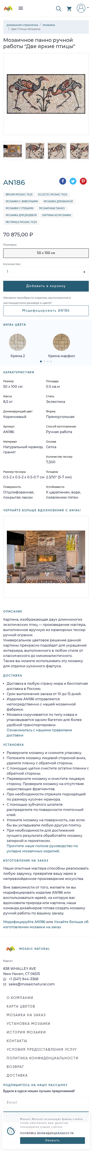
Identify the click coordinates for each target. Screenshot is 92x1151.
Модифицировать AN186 (46, 310)
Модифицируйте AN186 (24, 922)
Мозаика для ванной (58, 201)
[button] (58, 8)
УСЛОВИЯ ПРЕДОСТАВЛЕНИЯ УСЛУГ (42, 1050)
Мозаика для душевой (21, 215)
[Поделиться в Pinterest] (83, 181)
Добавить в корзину (46, 286)
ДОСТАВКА (17, 1075)
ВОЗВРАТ (15, 1067)
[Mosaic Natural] (8, 10)
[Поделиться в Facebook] (63, 181)
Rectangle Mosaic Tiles (21, 222)
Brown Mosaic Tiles (19, 194)
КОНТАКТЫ (17, 1041)
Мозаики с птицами (19, 208)
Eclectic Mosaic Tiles (52, 194)
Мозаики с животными (22, 201)
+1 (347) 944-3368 (23, 979)
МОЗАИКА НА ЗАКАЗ (26, 1015)
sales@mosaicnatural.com (31, 984)
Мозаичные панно (52, 208)
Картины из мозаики (56, 215)
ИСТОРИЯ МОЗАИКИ (26, 1032)
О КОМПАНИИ (20, 998)
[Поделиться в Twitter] (73, 181)
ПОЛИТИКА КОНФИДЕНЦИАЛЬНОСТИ (43, 1058)
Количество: (12, 264)
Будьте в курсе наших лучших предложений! (39, 1091)
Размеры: (10, 244)
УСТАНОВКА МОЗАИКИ (28, 1024)
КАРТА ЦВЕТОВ (21, 1006)
